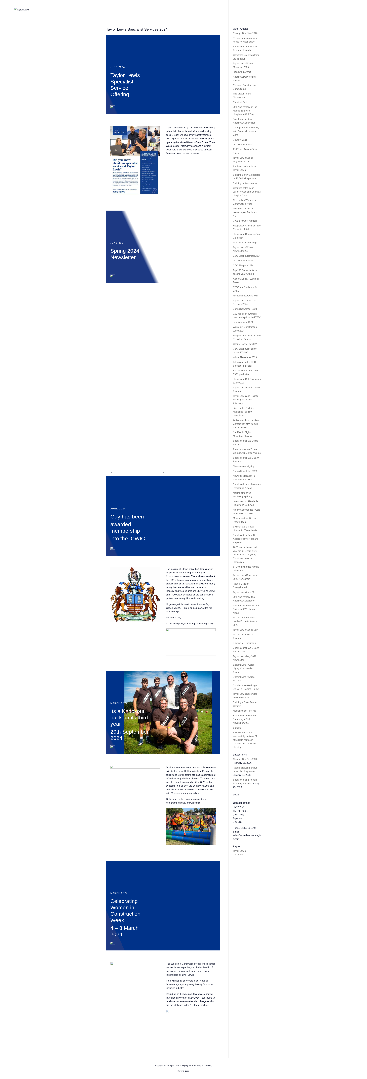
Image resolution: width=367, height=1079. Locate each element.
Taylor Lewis (187, 975)
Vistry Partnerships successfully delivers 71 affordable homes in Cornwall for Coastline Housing (245, 739)
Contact (334, 10)
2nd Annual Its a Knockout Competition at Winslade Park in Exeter (246, 424)
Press (321, 10)
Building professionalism (245, 183)
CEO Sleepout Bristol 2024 (246, 256)
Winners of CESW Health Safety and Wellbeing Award (246, 609)
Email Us (349, 10)
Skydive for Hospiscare (244, 643)
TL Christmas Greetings (245, 242)
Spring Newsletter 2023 (245, 471)
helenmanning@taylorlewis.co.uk (183, 803)
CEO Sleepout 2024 (243, 265)
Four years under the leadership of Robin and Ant (245, 212)
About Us (260, 10)
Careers (239, 854)
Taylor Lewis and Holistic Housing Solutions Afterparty (245, 400)
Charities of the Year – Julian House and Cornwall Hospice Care (247, 192)
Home (247, 10)
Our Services (278, 10)
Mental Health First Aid (244, 711)
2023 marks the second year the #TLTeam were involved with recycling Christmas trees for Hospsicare (245, 554)
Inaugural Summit (242, 72)
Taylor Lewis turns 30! (244, 592)
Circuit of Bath (240, 102)
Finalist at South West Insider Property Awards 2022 (245, 621)
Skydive (237, 728)
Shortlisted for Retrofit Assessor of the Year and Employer (245, 539)
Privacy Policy (206, 1066)
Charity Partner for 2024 (245, 344)
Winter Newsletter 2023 (245, 357)
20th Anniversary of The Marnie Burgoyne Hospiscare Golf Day (245, 111)
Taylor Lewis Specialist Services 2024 (136, 29)
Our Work (295, 10)
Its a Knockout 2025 (243, 144)
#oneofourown (198, 604)
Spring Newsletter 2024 (245, 309)
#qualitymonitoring (185, 623)
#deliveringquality (204, 623)
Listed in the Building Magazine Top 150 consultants (243, 412)
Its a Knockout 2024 (243, 260)
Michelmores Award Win (245, 295)
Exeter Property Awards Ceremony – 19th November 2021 (245, 719)
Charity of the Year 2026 (245, 33)
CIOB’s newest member (245, 221)
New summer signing (243, 466)
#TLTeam (170, 623)
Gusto (187, 1071)
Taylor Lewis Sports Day (245, 630)
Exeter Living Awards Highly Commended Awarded (243, 668)
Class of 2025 (240, 140)
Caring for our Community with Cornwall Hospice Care (246, 131)
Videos (309, 10)
